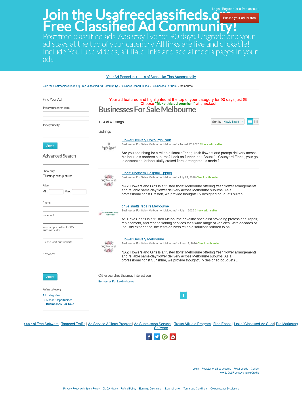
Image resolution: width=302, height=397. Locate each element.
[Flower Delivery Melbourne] (108, 246)
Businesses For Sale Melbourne (116, 281)
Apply (50, 145)
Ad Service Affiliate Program (110, 323)
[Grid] (256, 121)
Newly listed (231, 122)
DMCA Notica (110, 388)
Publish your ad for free (239, 17)
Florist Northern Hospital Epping (147, 172)
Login (216, 8)
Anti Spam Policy (90, 388)
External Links (173, 388)
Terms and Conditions (195, 388)
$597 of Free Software (41, 323)
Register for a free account (240, 8)
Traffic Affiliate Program (192, 323)
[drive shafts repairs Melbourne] (108, 213)
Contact (255, 368)
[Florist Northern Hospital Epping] (108, 180)
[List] (250, 121)
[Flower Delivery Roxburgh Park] (108, 147)
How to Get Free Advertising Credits (239, 372)
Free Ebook (222, 323)
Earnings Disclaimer (150, 388)
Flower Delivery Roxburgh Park (146, 139)
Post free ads (240, 368)
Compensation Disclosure (224, 388)
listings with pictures (59, 176)
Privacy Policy (71, 388)
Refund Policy (128, 388)
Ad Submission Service (152, 323)
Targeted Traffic (73, 323)
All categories (51, 295)
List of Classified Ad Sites (254, 323)
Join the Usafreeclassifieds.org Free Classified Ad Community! (140, 20)
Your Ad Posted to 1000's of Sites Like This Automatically (151, 76)
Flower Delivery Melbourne (143, 239)
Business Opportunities (58, 300)
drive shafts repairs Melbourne (145, 206)
